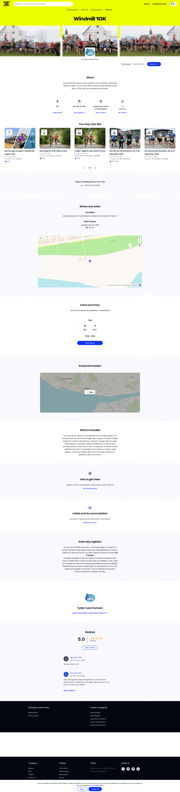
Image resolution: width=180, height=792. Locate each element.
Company (32, 763)
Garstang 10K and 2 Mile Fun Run (53, 151)
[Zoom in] (139, 238)
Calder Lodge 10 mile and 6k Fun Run (90, 151)
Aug (9, 131)
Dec (114, 131)
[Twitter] (128, 771)
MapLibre (110, 285)
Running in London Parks (38, 707)
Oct (79, 131)
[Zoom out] (139, 241)
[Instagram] (133, 771)
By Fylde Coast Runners (90, 59)
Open (91, 392)
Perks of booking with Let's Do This (90, 182)
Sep (149, 131)
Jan (44, 131)
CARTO (117, 285)
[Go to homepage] (7, 4)
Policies (62, 763)
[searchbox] (43, 4)
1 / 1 (90, 168)
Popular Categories (98, 707)
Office (93, 763)
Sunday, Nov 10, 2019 (90, 225)
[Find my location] (139, 245)
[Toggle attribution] (140, 285)
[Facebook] (123, 771)
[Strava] (138, 771)
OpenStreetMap (126, 285)
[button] (90, 261)
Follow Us (125, 763)
